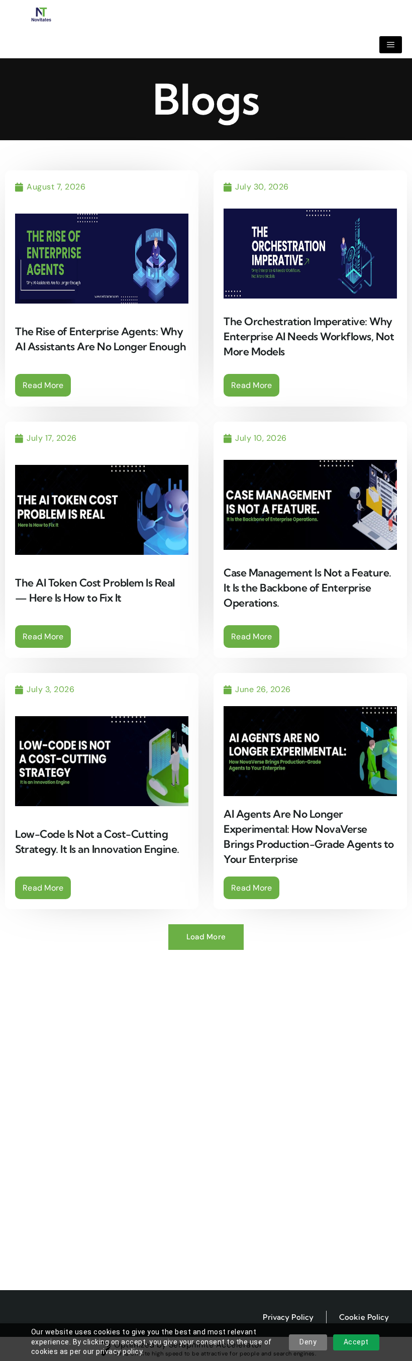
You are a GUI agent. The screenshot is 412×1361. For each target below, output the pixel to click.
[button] (206, 937)
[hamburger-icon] (390, 44)
